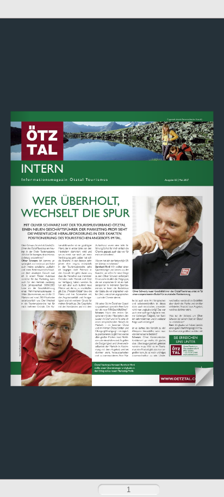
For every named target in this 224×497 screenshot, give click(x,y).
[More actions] (30, 10)
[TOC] (11, 9)
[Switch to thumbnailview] (28, 490)
